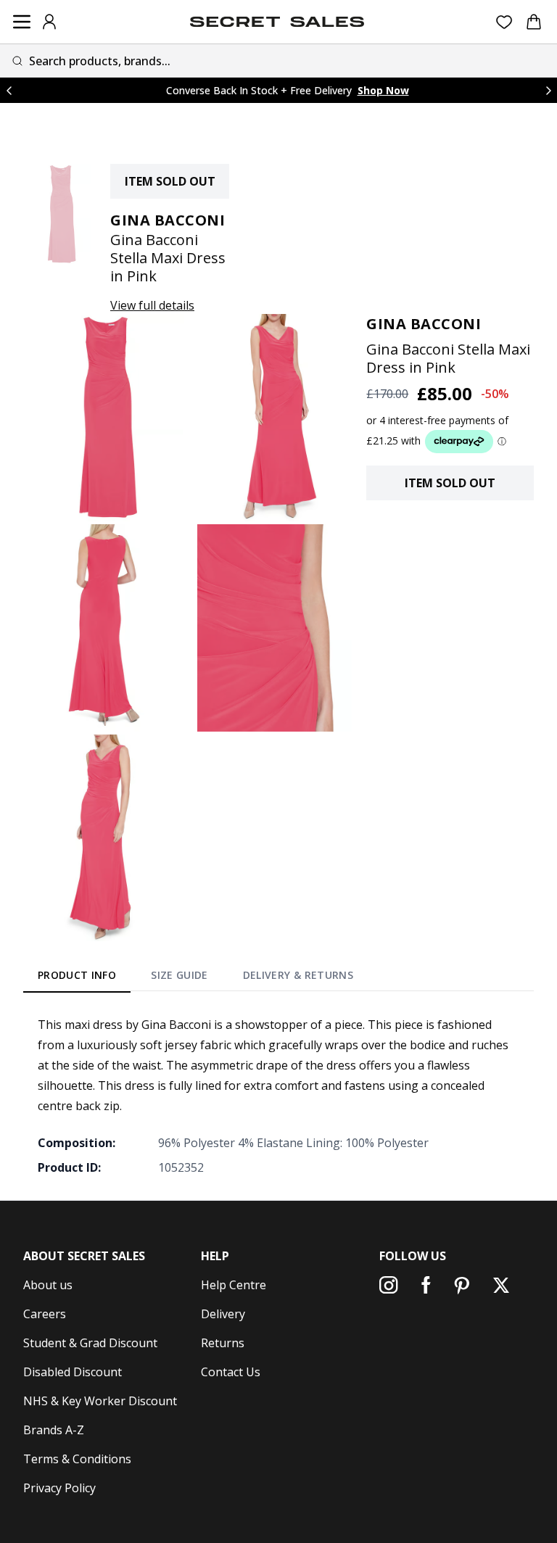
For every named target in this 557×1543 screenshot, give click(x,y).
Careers (44, 1314)
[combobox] (278, 60)
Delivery (223, 1314)
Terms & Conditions (77, 1459)
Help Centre (233, 1285)
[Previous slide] (8, 90)
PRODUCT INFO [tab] (77, 975)
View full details (152, 305)
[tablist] (195, 977)
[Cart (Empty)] (533, 21)
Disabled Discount (72, 1372)
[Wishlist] (504, 22)
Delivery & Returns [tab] (298, 975)
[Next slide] (548, 90)
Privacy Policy (59, 1488)
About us (48, 1285)
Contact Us (230, 1372)
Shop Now (383, 90)
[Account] (49, 21)
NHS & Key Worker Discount (100, 1401)
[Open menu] (22, 21)
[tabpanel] (278, 1095)
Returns (222, 1343)
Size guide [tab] (179, 975)
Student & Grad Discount (90, 1343)
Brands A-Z (53, 1430)
